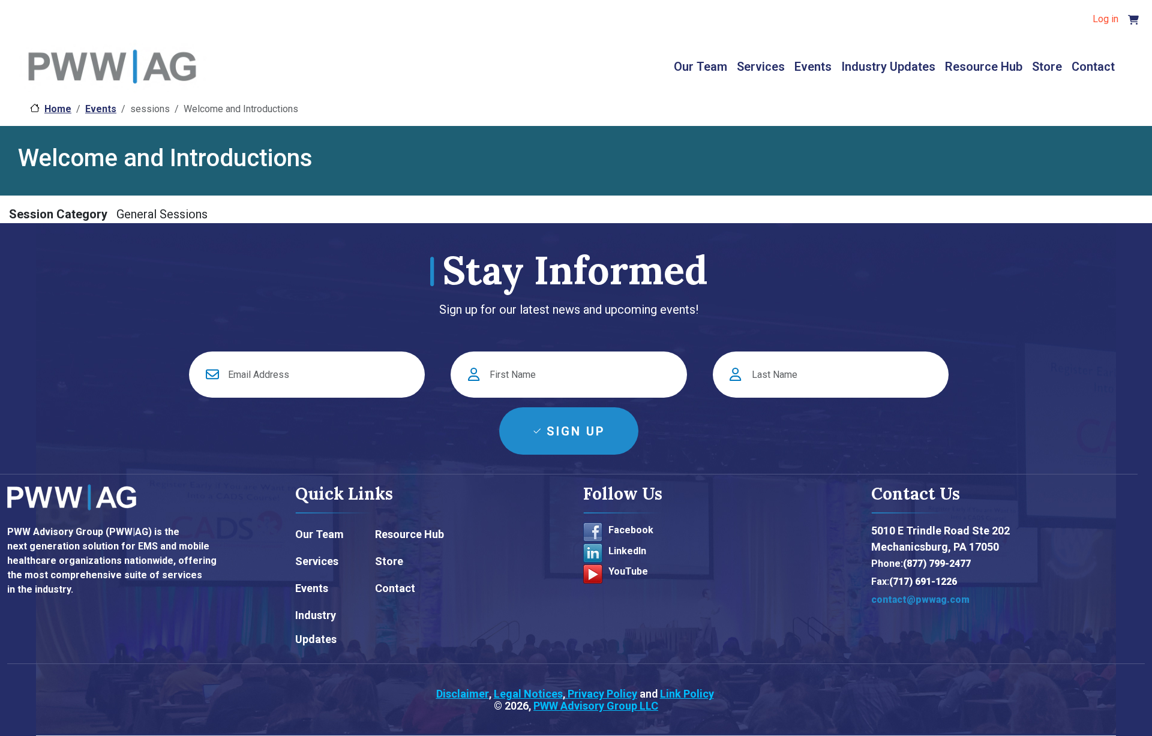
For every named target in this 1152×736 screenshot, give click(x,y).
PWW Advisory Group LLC (595, 705)
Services (761, 66)
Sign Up (576, 431)
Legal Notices (528, 693)
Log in (1105, 19)
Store (1047, 66)
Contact (1093, 66)
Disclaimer (462, 693)
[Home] (112, 68)
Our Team (700, 66)
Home (57, 109)
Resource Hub (983, 66)
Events (813, 66)
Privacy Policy (601, 693)
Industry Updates (888, 66)
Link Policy (687, 693)
